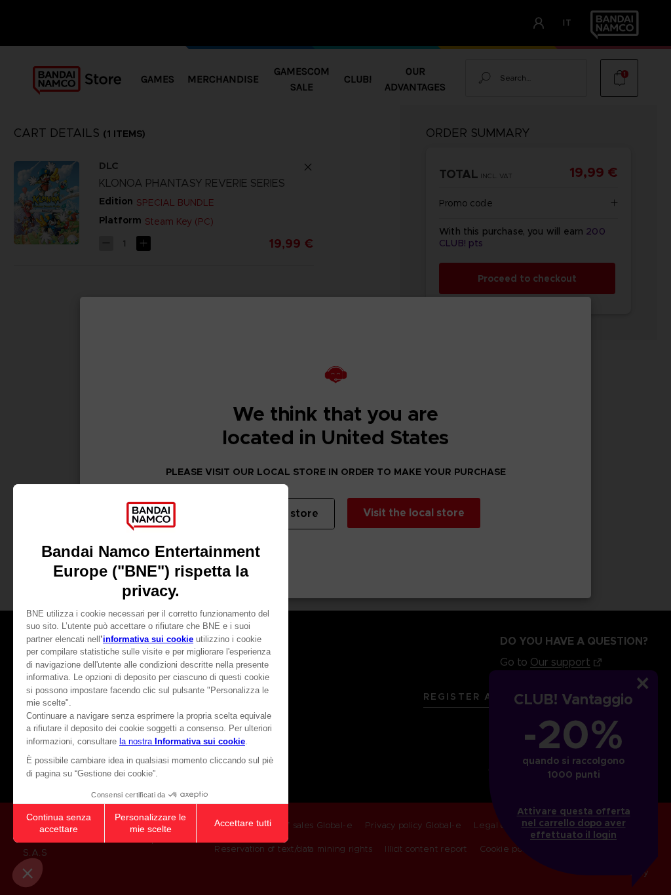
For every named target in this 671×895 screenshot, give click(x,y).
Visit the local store (414, 513)
